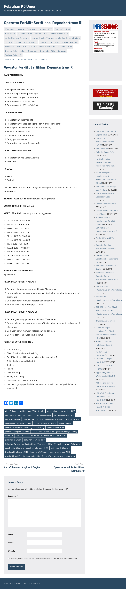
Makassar (9, 46)
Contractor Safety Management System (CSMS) (105, 141)
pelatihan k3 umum (13, 440)
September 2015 (47, 51)
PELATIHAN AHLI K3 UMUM (27, 435)
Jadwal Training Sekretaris (17, 38)
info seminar (52, 411)
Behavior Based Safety (105, 152)
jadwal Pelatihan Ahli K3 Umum (18, 423)
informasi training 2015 (33, 419)
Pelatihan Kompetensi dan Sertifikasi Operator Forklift (28, 444)
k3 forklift (9, 435)
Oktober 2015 (11, 51)
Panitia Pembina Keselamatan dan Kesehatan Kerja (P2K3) (106, 162)
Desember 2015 (25, 33)
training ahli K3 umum (60, 448)
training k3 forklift (13, 456)
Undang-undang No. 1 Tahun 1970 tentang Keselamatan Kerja (49, 456)
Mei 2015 (33, 46)
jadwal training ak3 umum (43, 431)
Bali (68, 29)
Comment (12, 496)
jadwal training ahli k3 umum (17, 431)
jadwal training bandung (66, 431)
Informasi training (12, 419)
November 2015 (65, 46)
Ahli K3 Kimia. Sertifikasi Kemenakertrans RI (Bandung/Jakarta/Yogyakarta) (109, 310)
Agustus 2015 (46, 29)
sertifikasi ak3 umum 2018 (37, 448)
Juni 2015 (44, 42)
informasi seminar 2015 (63, 415)
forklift (41, 411)
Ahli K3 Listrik (102, 148)
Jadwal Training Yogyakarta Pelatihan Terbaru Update (56, 38)
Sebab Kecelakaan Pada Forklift (67, 444)
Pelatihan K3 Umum (21, 6)
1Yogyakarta (32, 29)
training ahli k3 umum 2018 (16, 452)
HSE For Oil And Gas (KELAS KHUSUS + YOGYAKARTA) (104, 406)
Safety (23, 51)
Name (11, 534)
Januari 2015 (21, 42)
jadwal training (38, 427)
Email (11, 542)
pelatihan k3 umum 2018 (34, 440)
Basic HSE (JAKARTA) (105, 238)
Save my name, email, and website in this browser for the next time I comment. (44, 558)
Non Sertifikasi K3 (47, 46)
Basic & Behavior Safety (106, 203)
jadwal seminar (65, 423)
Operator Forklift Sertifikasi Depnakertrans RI (107, 258)
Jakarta (8, 42)
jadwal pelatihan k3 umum (45, 423)
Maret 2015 (21, 46)
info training (10, 415)
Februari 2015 (41, 33)
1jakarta (20, 29)
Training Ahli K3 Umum (105, 321)
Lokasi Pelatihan (69, 42)
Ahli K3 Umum (11, 411)
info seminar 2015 (67, 411)
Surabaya (62, 51)
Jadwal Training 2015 (58, 33)
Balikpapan (10, 33)
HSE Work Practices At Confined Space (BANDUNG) (105, 396)
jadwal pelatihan (72, 419)
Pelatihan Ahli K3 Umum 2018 (53, 435)
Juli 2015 (33, 42)
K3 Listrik (55, 42)
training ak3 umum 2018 (59, 452)
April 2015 (59, 29)
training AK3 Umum (38, 452)
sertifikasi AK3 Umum (14, 448)
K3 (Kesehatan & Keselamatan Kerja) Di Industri (105, 220)
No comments (41, 59)
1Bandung (9, 29)
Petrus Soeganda (24, 59)
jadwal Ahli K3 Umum (54, 419)
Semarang (33, 51)
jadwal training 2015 (55, 427)
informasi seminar (43, 415)
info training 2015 (25, 415)
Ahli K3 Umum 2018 (28, 411)
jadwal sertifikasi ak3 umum (17, 427)
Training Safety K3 (13, 55)
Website (11, 551)
